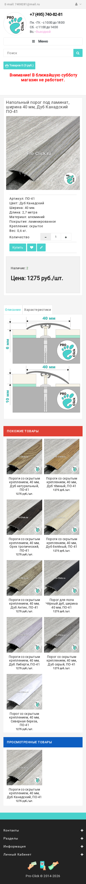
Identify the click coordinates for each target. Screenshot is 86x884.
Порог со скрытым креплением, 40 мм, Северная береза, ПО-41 (24, 719)
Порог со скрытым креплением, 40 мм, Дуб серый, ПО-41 (62, 660)
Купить (17, 247)
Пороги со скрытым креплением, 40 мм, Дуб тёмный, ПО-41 (61, 482)
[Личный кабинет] (78, 4)
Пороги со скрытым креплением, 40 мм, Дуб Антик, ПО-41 (24, 603)
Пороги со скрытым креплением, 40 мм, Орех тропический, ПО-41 (24, 544)
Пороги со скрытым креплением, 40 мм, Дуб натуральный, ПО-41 (24, 484)
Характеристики (37, 310)
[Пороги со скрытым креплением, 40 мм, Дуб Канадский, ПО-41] (43, 153)
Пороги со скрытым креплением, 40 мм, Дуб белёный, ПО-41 (61, 542)
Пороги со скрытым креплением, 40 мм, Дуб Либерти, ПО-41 (24, 660)
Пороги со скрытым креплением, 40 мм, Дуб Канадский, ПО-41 (24, 793)
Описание (13, 310)
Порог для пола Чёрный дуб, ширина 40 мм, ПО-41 (62, 603)
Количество (19, 237)
